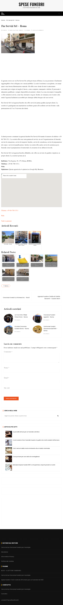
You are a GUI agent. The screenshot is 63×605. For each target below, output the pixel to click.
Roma (6, 286)
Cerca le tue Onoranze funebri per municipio (15, 547)
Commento (8, 352)
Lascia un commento (38, 30)
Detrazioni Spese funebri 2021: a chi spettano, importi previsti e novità (34, 465)
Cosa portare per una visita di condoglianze (26, 456)
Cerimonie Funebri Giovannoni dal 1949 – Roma (50, 329)
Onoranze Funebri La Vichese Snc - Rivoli (16, 297)
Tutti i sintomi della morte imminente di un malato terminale (31, 448)
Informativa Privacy (7, 557)
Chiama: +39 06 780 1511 (9, 210)
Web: (3, 216)
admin (28, 30)
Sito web (7, 388)
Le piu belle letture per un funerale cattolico (26, 432)
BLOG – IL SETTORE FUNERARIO (11, 570)
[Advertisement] (31, 67)
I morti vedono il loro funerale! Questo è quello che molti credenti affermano (36, 440)
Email (6, 378)
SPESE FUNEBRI (31, 4)
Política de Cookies (7, 561)
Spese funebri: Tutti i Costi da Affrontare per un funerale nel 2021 (22, 580)
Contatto (4, 594)
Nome (6, 368)
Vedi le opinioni (6, 221)
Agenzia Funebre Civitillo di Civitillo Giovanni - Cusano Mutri (49, 298)
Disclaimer (4, 552)
